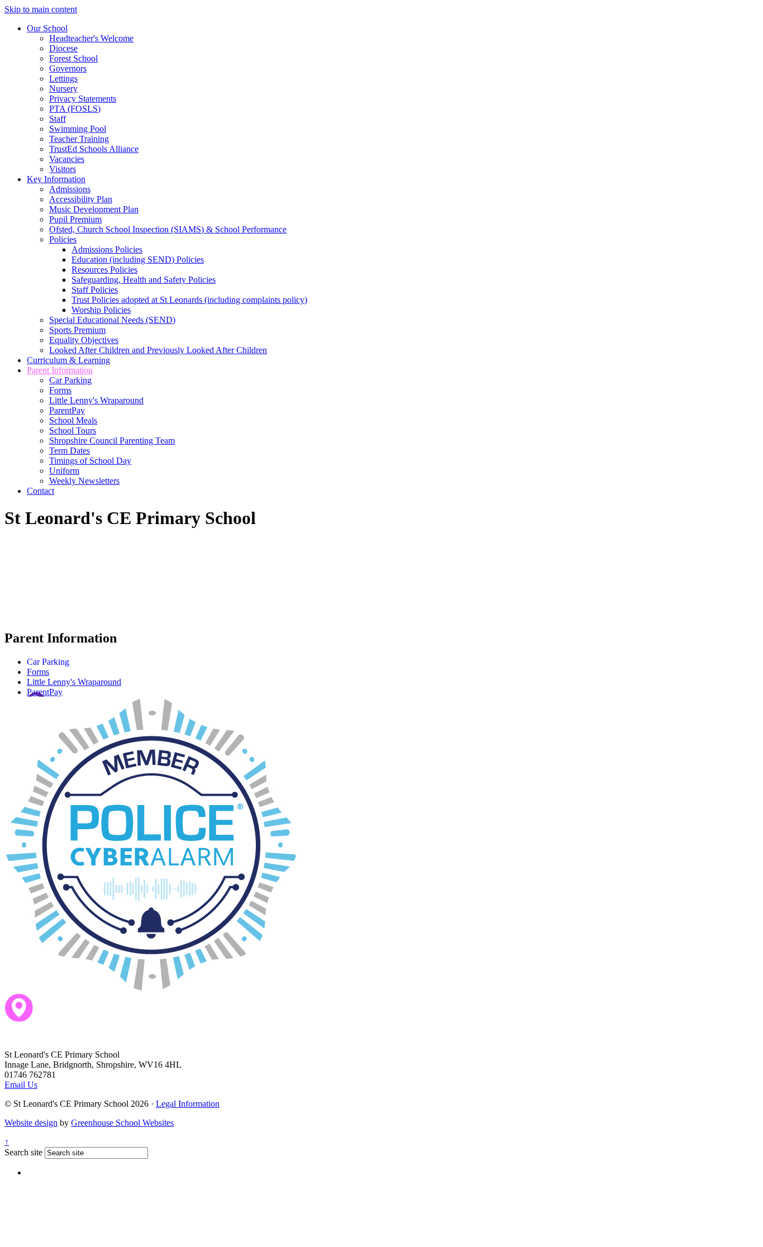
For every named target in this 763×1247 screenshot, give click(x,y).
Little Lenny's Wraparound (96, 400)
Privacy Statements (82, 98)
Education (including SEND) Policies (137, 259)
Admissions (69, 189)
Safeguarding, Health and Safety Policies (143, 279)
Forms (60, 390)
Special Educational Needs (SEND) (112, 320)
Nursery (63, 88)
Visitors (62, 169)
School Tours (72, 430)
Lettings (63, 78)
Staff (57, 118)
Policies (63, 239)
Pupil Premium (75, 219)
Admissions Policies (106, 249)
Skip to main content (40, 9)
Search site (23, 1152)
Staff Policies (94, 289)
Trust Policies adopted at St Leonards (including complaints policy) (189, 299)
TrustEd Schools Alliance (94, 149)
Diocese (63, 48)
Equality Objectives (83, 340)
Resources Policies (104, 269)
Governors (68, 68)
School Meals (73, 420)
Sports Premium (77, 330)
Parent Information (60, 370)
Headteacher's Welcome (91, 38)
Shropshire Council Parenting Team (112, 440)
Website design (31, 1122)
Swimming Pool (77, 129)
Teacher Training (79, 139)
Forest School (73, 58)
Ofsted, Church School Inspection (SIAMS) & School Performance (168, 229)
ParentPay (67, 410)
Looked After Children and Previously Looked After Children (158, 350)
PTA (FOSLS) (75, 108)
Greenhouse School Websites (122, 1122)
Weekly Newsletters (84, 481)
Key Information (56, 179)
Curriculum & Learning (68, 360)
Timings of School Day (90, 460)
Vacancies (66, 159)
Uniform (64, 470)
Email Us (20, 1084)
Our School (47, 28)
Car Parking (70, 380)
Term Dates (69, 450)
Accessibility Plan (80, 199)
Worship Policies (101, 310)
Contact (40, 491)
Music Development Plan (94, 209)
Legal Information (188, 1103)
